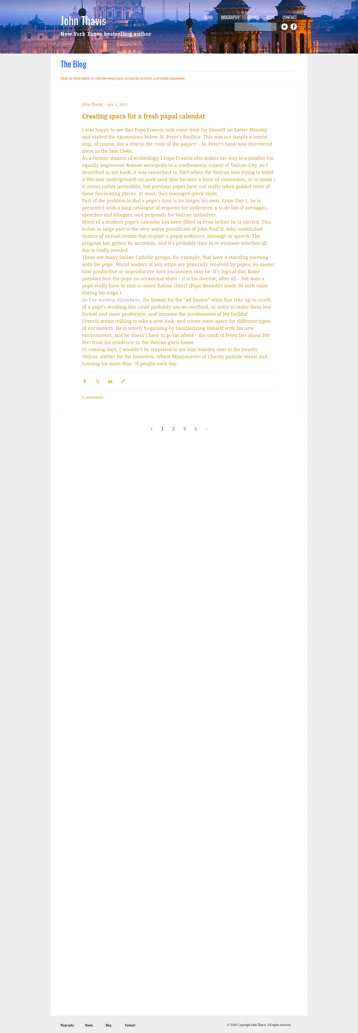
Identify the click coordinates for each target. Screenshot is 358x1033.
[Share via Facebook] (84, 381)
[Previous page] (151, 429)
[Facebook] (293, 26)
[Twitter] (284, 26)
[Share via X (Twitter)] (97, 381)
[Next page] (206, 429)
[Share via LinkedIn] (110, 381)
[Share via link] (123, 381)
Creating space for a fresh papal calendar (143, 116)
